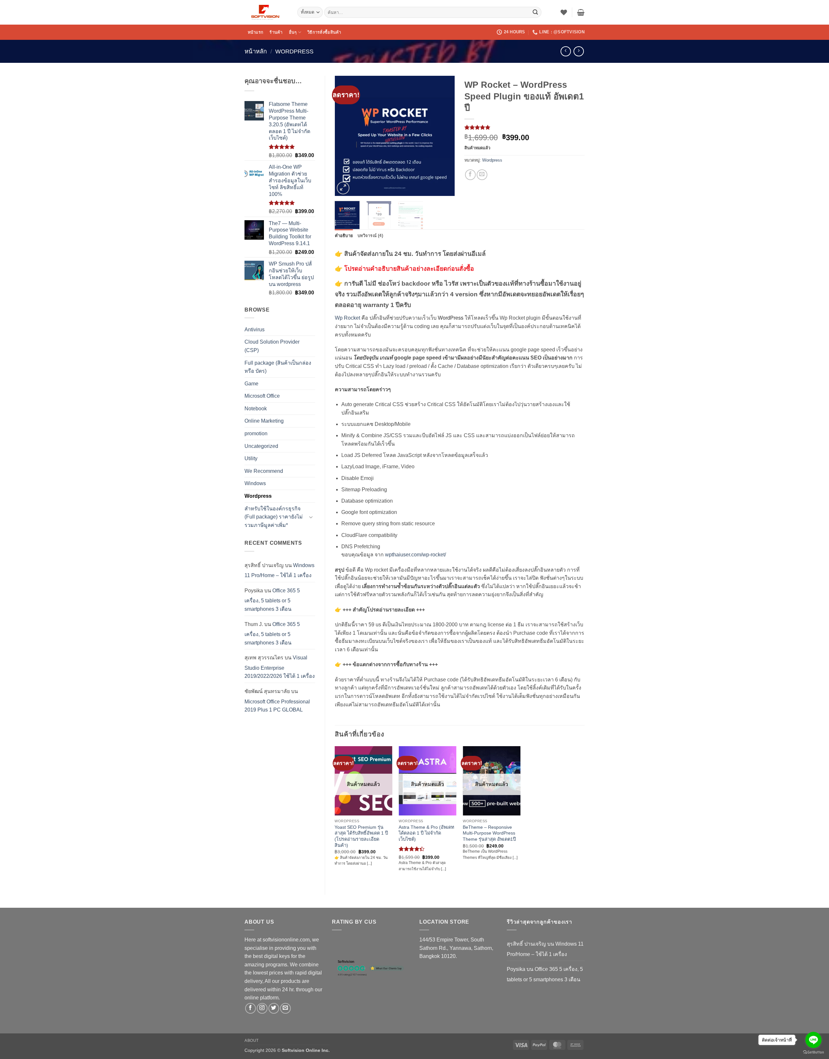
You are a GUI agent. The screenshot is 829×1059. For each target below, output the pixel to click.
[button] (581, 12)
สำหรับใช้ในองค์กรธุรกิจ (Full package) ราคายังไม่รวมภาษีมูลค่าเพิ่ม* (273, 517)
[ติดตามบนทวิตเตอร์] (273, 1008)
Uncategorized (261, 446)
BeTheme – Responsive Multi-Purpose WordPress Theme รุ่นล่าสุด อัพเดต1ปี (489, 833)
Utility (250, 458)
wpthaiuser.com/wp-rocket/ (415, 554)
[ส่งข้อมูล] (535, 12)
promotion (255, 433)
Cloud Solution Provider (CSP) (272, 346)
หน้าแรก (256, 32)
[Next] (444, 136)
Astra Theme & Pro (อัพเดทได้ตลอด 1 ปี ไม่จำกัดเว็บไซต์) (426, 833)
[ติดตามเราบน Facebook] (250, 1008)
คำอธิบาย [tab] (344, 235)
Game (251, 383)
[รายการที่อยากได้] (564, 12)
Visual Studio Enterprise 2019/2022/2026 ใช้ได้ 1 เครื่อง (279, 667)
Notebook (255, 408)
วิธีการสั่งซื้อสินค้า (324, 32)
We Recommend (263, 471)
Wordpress (294, 51)
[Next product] (566, 51)
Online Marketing (264, 421)
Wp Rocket (347, 318)
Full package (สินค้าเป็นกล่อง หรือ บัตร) (277, 367)
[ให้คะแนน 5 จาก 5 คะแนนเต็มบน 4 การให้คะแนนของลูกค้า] (524, 127)
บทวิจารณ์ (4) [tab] (370, 235)
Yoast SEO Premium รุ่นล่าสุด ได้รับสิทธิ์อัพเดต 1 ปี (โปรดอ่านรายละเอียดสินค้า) (361, 836)
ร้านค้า (275, 32)
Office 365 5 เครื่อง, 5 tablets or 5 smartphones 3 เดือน (272, 600)
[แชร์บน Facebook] (470, 174)
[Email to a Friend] (482, 174)
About (251, 1040)
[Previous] (345, 136)
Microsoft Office (262, 396)
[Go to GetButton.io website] (813, 1052)
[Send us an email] (285, 1008)
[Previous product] (578, 51)
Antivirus (254, 329)
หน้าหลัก (255, 51)
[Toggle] (311, 517)
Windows (255, 483)
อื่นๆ (293, 32)
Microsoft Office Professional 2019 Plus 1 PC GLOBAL (277, 706)
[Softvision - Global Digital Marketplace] (266, 12)
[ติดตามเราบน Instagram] (262, 1008)
